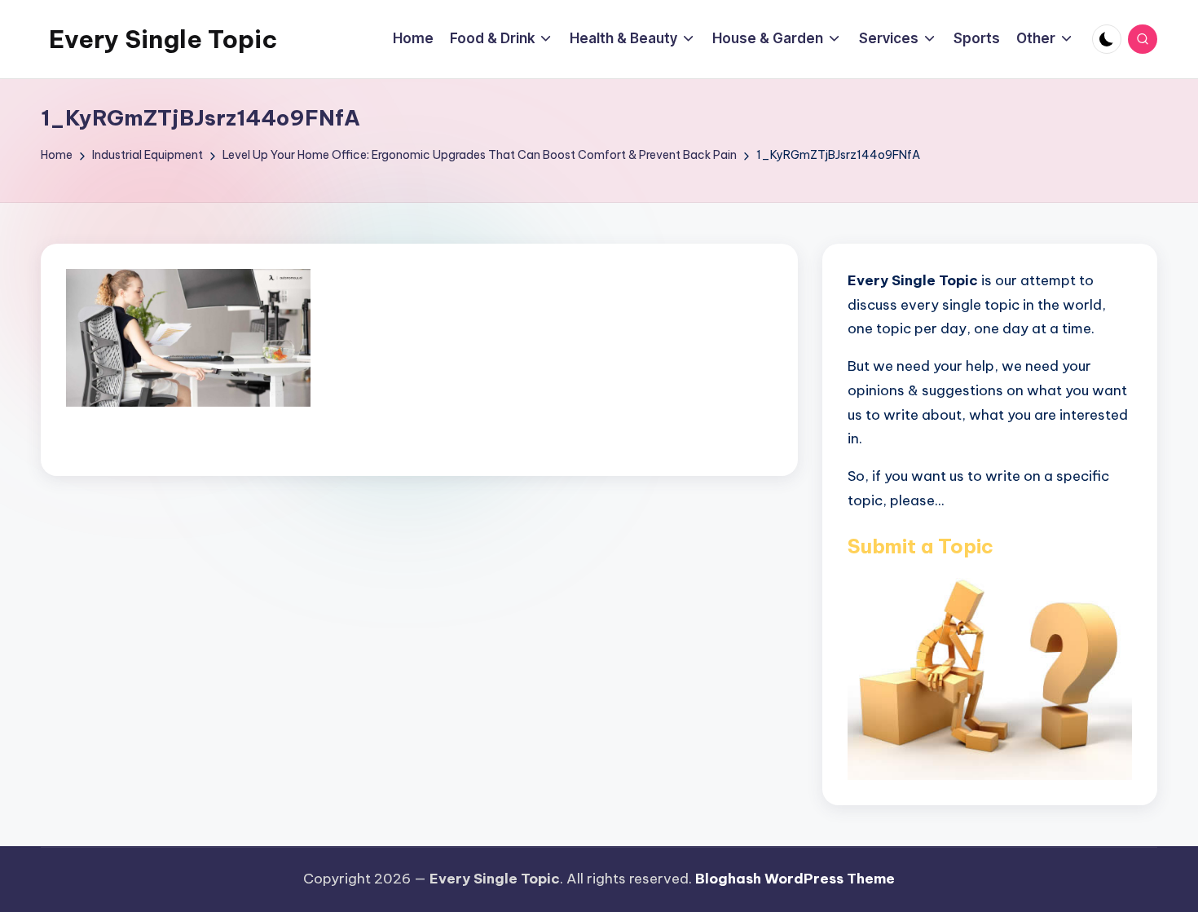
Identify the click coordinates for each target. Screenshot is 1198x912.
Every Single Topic (163, 39)
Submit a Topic (920, 546)
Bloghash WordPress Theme (795, 879)
